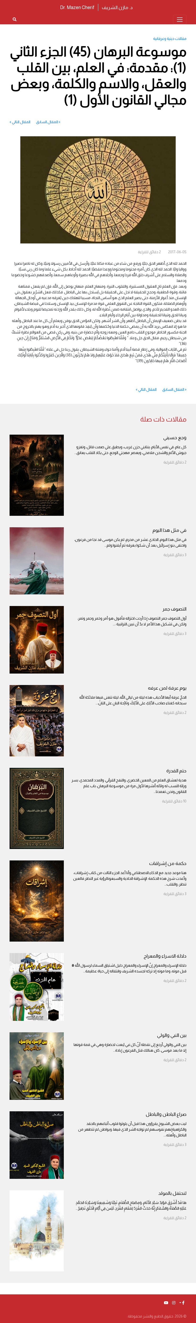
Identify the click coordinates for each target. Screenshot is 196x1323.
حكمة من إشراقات (167, 863)
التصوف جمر (174, 608)
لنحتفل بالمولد (172, 1193)
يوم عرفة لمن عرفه (167, 687)
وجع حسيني (174, 437)
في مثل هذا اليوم (169, 530)
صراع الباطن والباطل (166, 1114)
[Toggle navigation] (179, 19)
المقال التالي (21, 122)
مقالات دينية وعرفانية (169, 39)
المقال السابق (47, 122)
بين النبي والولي (171, 1035)
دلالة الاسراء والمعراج (165, 956)
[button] (181, 1303)
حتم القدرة (176, 770)
